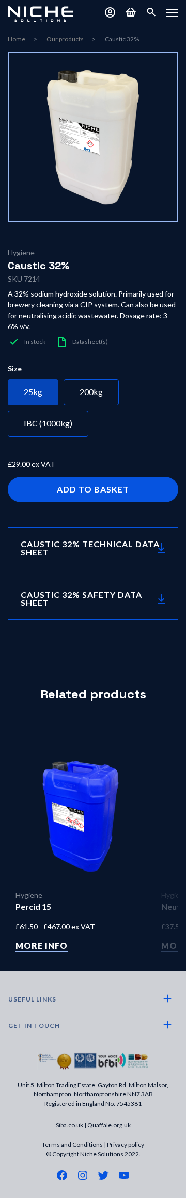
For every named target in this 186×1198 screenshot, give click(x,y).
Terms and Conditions (72, 1144)
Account (110, 12)
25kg (33, 392)
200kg (91, 392)
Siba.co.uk (69, 1125)
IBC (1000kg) (48, 423)
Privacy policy (125, 1144)
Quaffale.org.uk (109, 1125)
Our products (65, 39)
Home (16, 39)
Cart (131, 12)
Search (151, 12)
